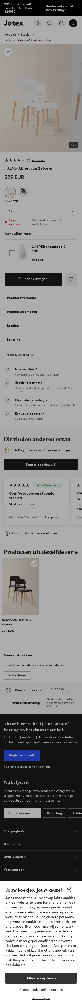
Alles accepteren (41, 978)
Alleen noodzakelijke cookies (41, 990)
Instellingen (41, 998)
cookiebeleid (15, 965)
